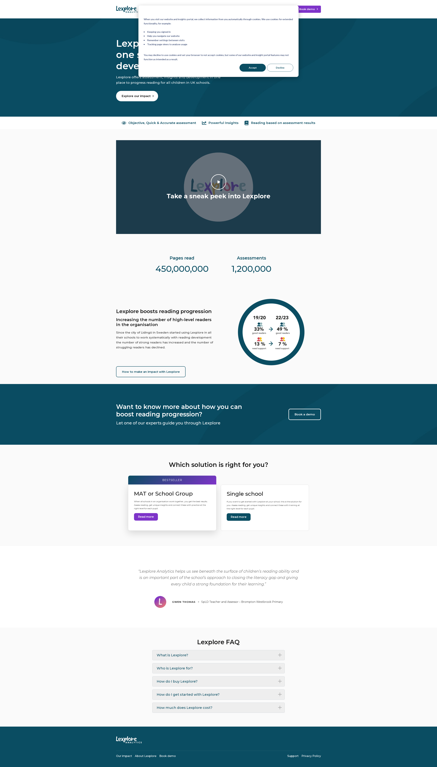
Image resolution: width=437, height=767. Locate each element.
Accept (253, 67)
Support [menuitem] (293, 756)
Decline (280, 67)
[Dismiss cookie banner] (292, 13)
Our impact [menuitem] (124, 756)
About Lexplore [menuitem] (145, 756)
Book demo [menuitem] (167, 756)
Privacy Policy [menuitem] (311, 756)
